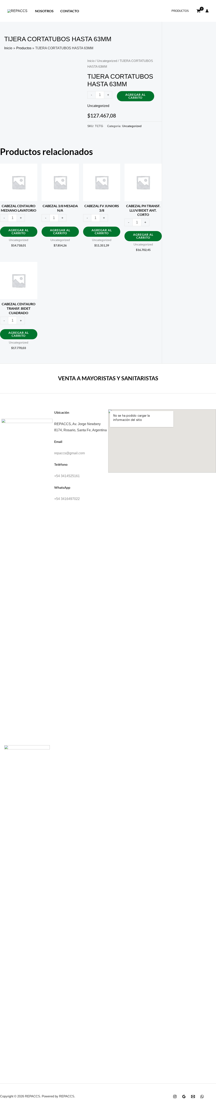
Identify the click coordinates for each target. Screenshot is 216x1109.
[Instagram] (175, 1096)
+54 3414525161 (67, 476)
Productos (180, 10)
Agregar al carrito (135, 96)
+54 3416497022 (67, 499)
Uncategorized (107, 61)
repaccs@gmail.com (69, 453)
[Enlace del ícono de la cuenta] (207, 10)
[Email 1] (193, 1096)
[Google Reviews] (184, 1096)
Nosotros (44, 11)
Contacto (69, 11)
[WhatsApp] (202, 1096)
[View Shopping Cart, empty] (198, 11)
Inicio (90, 61)
